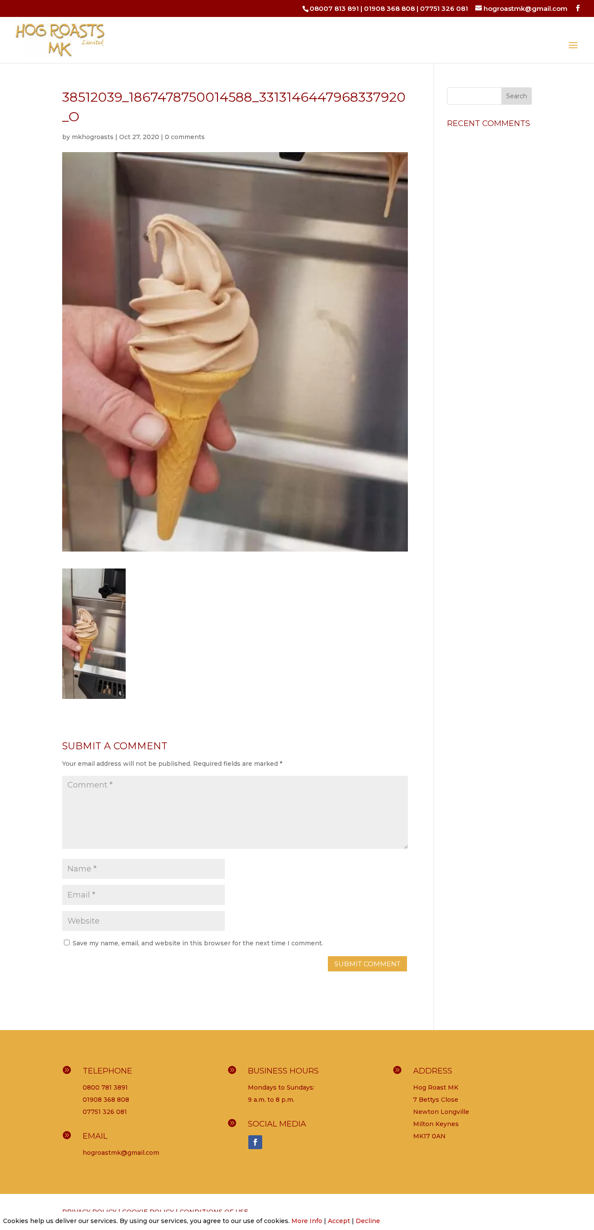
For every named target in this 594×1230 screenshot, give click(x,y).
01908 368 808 (389, 8)
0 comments (185, 137)
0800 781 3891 (105, 1087)
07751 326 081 (444, 8)
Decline (368, 1221)
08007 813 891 (334, 8)
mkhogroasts (92, 137)
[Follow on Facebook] (255, 1142)
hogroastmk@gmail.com (121, 1153)
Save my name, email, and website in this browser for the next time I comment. (198, 943)
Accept (339, 1221)
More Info (306, 1221)
